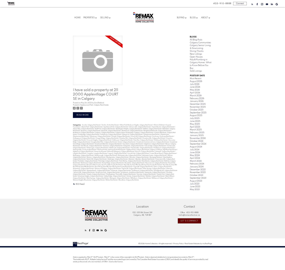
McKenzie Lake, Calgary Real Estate (129, 155)
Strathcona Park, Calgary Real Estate (108, 172)
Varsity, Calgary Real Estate (136, 176)
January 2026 (197, 101)
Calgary (98, 132)
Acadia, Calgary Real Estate (91, 125)
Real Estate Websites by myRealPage (198, 243)
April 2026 (195, 93)
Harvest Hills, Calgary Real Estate (142, 148)
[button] (252, 4)
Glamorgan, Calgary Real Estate (97, 148)
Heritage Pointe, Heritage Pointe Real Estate (111, 149)
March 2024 (196, 161)
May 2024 (195, 155)
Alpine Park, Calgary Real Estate (92, 127)
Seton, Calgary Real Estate (162, 166)
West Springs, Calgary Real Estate (98, 178)
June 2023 (195, 187)
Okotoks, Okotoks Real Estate (145, 159)
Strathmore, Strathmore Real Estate (132, 172)
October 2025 (196, 110)
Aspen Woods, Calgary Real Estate (163, 127)
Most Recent (195, 79)
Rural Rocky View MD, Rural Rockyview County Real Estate (114, 166)
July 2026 (194, 84)
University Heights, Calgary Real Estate (90, 176)
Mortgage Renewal (156, 157)
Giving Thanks (197, 51)
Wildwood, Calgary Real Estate (162, 178)
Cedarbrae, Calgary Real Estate (110, 134)
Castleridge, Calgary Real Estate (88, 134)
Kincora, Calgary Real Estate (144, 151)
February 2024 (197, 164)
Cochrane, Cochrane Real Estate (163, 136)
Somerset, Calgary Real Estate (121, 170)
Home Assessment (100, 151)
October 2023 (196, 175)
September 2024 (198, 144)
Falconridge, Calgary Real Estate (155, 146)
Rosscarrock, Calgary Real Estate (157, 163)
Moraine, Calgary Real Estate (139, 157)
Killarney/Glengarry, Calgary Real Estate (121, 151)
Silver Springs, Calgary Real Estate (154, 168)
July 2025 (195, 118)
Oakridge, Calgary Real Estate (118, 159)
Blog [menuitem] (193, 18)
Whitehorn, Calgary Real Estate (141, 178)
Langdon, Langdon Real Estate (97, 153)
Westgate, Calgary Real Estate (120, 178)
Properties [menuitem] (89, 18)
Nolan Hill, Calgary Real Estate (97, 159)
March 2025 (196, 130)
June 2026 (195, 87)
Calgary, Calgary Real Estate (144, 132)
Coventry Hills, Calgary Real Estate (154, 138)
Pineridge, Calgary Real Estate (108, 161)
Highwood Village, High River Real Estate (163, 149)
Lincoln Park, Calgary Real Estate (138, 153)
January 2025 (197, 135)
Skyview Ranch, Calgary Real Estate (98, 170)
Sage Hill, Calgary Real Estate (143, 166)
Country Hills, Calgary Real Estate (131, 138)
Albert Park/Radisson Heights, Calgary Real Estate (136, 125)
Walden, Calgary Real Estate (155, 176)
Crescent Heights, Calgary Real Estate (99, 140)
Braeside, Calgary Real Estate (111, 130)
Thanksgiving (110, 174)
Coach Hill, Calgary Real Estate (141, 136)
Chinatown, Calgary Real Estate (100, 136)
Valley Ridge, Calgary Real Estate (115, 176)
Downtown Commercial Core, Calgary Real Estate (153, 142)
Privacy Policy (178, 243)
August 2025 (196, 115)
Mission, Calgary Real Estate (96, 157)
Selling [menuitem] (104, 18)
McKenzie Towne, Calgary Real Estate (154, 155)
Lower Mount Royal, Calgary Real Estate (163, 153)
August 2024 (196, 147)
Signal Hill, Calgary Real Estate (132, 168)
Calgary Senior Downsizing (124, 132)
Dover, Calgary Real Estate (127, 142)
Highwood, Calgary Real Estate (83, 151)
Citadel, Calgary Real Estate (121, 136)
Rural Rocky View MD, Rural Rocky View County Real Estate (143, 165)
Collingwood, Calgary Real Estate (84, 138)
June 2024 (195, 153)
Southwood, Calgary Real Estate (142, 170)
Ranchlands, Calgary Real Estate (152, 161)
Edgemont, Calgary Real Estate (154, 144)
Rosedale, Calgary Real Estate (135, 163)
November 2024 (198, 138)
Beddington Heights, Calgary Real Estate (129, 128)
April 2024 (195, 158)
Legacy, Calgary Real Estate (117, 153)
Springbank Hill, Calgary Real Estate (165, 170)
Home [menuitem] (77, 18)
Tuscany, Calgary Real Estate (146, 174)
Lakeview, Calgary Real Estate (165, 151)
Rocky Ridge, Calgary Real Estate (113, 163)
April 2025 (195, 127)
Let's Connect (189, 221)
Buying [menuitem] (180, 18)
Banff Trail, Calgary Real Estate (105, 128)
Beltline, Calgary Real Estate (152, 128)
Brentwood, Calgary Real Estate (132, 130)
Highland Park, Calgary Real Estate (138, 149)
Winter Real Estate (112, 180)
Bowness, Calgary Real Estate (91, 130)
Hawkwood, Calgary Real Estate (164, 148)
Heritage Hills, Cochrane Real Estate (85, 149)
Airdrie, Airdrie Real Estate (110, 125)
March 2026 (196, 96)
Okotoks (131, 159)
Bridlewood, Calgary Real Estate (83, 132)
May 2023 (195, 190)
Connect (240, 4)
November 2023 (198, 172)
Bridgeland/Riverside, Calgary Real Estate (157, 130)
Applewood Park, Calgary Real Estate (94, 105)
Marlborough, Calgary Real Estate (106, 155)
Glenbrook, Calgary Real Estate (119, 148)
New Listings (196, 54)
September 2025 (198, 113)
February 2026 (197, 98)
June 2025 (195, 121)
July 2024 (194, 150)
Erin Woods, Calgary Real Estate (91, 146)
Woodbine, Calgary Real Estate (129, 180)
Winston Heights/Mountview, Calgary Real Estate (89, 180)
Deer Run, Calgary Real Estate (143, 140)
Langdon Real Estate (79, 153)
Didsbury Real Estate (161, 140)
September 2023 (198, 178)
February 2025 (197, 133)
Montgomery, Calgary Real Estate (117, 157)
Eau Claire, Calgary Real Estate (133, 144)
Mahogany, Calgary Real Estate (83, 155)
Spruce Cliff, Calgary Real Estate (84, 172)
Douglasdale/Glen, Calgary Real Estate (104, 142)
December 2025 (198, 104)
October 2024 (196, 141)
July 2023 (194, 184)
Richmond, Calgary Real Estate (91, 163)
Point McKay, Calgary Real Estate (130, 161)
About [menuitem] (204, 18)
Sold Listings (196, 71)
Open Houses (196, 57)
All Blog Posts (196, 40)
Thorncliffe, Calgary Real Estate (126, 174)
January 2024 (197, 167)
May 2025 (195, 124)
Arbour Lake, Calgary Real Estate (140, 127)
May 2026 (195, 90)
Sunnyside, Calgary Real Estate (155, 172)
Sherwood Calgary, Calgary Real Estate (108, 168)
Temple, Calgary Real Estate (96, 174)
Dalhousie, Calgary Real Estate (123, 140)
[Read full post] (98, 62)
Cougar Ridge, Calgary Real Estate (107, 138)
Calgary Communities (200, 43)
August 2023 (196, 181)
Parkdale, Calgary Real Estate (88, 161)
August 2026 (196, 81)
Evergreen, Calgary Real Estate (134, 146)
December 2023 (198, 170)
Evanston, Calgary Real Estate (113, 146)
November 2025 (198, 107)
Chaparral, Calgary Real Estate (132, 134)
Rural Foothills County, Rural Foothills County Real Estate (105, 165)
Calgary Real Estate (108, 132)
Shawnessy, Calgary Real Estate (83, 168)
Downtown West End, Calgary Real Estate (108, 144)
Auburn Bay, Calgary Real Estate (83, 128)
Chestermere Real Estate (152, 134)
